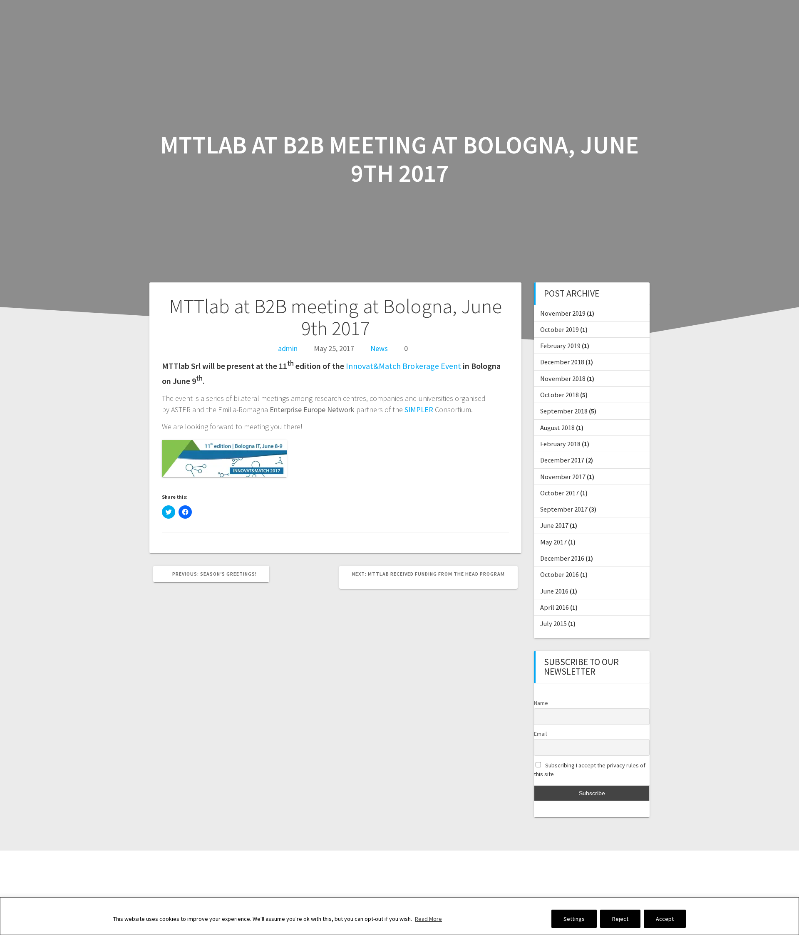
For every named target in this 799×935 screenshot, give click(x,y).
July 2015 (553, 623)
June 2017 (554, 525)
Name (541, 703)
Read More (428, 919)
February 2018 (560, 444)
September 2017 (564, 509)
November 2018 (563, 378)
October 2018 (559, 395)
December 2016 (562, 558)
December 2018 (562, 362)
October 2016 (559, 574)
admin (288, 348)
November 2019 (563, 313)
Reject (620, 919)
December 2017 (562, 460)
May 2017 (553, 542)
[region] (399, 916)
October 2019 (559, 329)
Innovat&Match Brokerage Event (403, 366)
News (379, 348)
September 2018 (564, 411)
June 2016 (554, 591)
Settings (574, 919)
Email (540, 733)
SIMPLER (419, 409)
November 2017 (563, 476)
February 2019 (560, 345)
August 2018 (557, 427)
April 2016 (554, 607)
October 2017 (559, 493)
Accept (665, 919)
